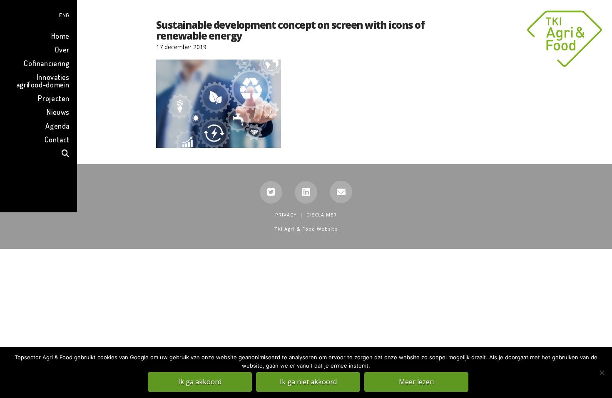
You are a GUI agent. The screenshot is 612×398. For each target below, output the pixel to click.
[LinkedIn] (306, 192)
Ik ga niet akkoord (308, 381)
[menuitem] (38, 14)
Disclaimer (321, 214)
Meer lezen (416, 381)
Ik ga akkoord (199, 381)
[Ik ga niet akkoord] (601, 372)
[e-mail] (341, 192)
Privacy (286, 214)
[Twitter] (271, 192)
